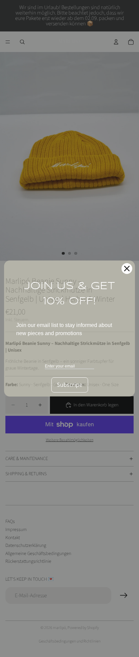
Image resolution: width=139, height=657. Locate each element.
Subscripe (69, 384)
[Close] (127, 268)
